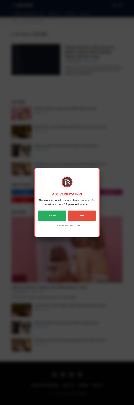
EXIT (82, 215)
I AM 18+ (52, 215)
